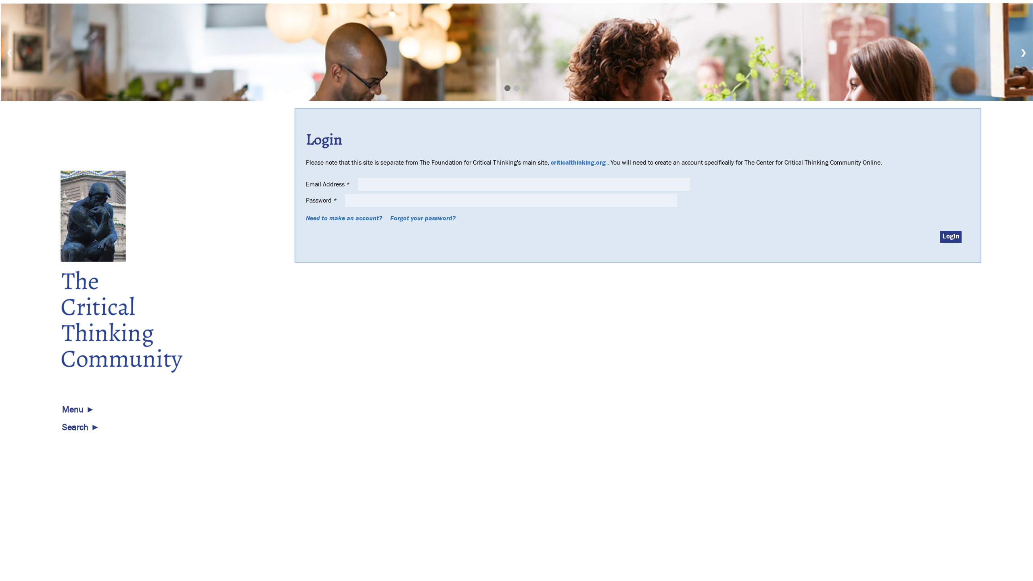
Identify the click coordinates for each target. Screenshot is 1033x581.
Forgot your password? (423, 218)
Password (321, 200)
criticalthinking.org (578, 162)
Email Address (328, 184)
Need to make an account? (344, 218)
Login (951, 236)
